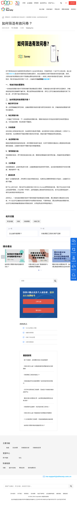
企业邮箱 (29, 3)
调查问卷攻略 (65, 9)
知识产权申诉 (40, 493)
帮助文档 (57, 9)
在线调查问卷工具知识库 (18, 17)
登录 (66, 3)
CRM (23, 3)
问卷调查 (27, 221)
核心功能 (41, 9)
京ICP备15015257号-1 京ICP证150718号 (56, 499)
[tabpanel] (15, 258)
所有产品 (51, 3)
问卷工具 (37, 221)
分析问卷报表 (30, 342)
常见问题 (10, 221)
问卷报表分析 (25, 447)
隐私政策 (65, 493)
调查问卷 (12, 74)
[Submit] (71, 486)
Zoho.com (10, 3)
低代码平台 (43, 3)
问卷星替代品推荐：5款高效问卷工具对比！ (37, 406)
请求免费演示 (32, 467)
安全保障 (15, 447)
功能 (4, 467)
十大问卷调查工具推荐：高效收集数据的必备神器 (38, 419)
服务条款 (58, 493)
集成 (7, 447)
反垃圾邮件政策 (50, 493)
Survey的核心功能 (31, 328)
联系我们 (73, 9)
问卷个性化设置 (30, 337)
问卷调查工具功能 (31, 17)
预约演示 (38, 310)
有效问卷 (46, 79)
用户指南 (5, 457)
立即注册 (72, 3)
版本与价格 (12, 467)
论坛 (20, 457)
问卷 (18, 221)
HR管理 (36, 3)
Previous (3, 257)
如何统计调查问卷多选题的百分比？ (34, 425)
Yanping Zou (29, 28)
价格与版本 (49, 9)
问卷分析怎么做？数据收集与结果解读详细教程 (38, 413)
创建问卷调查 (30, 332)
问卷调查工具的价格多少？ (32, 374)
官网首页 (7, 17)
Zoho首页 (12, 493)
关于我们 (19, 493)
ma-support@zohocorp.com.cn (58, 476)
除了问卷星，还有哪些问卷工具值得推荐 (36, 360)
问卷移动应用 (37, 447)
